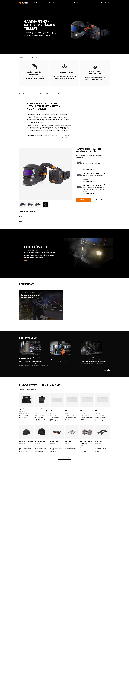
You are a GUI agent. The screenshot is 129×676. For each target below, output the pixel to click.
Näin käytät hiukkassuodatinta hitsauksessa (62, 357)
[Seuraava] (125, 252)
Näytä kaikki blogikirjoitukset (26, 371)
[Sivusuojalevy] (72, 432)
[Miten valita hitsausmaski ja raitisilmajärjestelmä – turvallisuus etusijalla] (30, 348)
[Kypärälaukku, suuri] (26, 399)
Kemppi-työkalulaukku (41, 441)
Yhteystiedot (77, 3)
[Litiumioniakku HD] (56, 432)
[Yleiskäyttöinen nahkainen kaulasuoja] (41, 399)
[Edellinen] (105, 323)
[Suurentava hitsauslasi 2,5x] (56, 399)
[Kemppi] (23, 3)
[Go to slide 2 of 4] (25, 260)
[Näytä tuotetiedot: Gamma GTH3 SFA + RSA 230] (104, 160)
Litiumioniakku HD (55, 441)
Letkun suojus (99, 441)
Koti (20, 57)
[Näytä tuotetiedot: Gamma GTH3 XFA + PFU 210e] (104, 173)
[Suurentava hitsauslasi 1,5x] (87, 399)
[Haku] (99, 3)
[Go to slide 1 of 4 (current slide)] (24, 260)
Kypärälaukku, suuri (25, 409)
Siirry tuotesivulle (87, 169)
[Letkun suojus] (102, 432)
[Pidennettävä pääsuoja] (26, 432)
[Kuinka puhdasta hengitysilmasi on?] (91, 348)
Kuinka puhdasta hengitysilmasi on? (90, 357)
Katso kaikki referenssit (25, 325)
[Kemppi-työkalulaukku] (41, 432)
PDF (94, 169)
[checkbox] (91, 165)
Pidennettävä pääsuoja (26, 441)
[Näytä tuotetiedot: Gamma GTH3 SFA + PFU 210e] (104, 185)
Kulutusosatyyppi (30, 389)
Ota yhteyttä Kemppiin (83, 200)
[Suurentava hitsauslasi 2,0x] (72, 399)
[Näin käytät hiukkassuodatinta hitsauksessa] (60, 348)
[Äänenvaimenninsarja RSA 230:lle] (87, 432)
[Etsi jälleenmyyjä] (99, 200)
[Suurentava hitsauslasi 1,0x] (102, 399)
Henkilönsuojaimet (26, 57)
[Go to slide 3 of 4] (26, 260)
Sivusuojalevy (69, 441)
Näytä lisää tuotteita (65, 457)
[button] (22, 204)
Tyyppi (21, 389)
